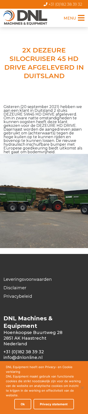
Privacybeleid (18, 296)
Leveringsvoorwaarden (28, 279)
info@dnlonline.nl (23, 357)
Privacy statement (54, 404)
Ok (23, 404)
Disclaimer (15, 287)
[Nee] (82, 387)
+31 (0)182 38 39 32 (65, 4)
